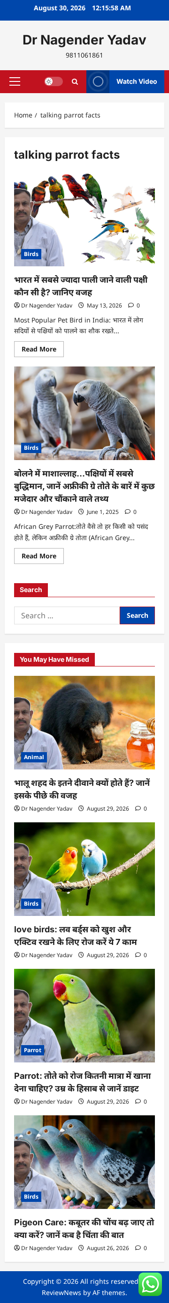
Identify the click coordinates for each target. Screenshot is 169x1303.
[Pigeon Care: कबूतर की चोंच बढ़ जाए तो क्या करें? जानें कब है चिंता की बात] (84, 1162)
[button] (15, 81)
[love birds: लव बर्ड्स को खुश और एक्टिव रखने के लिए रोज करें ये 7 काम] (84, 869)
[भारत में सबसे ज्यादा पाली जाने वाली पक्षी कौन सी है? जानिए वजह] (84, 219)
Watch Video (136, 81)
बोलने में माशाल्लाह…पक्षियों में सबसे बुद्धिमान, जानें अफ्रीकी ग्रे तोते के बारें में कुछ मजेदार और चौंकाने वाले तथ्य (84, 486)
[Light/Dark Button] (53, 81)
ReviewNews (61, 1292)
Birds (31, 254)
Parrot (32, 1050)
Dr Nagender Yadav (84, 40)
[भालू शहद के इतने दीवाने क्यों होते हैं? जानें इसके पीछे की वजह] (84, 722)
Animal (34, 757)
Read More (43, 350)
